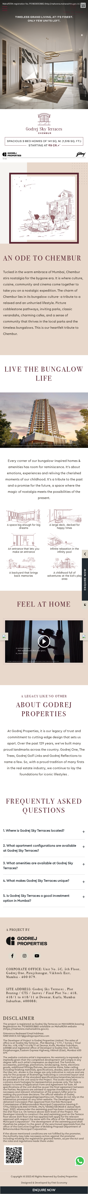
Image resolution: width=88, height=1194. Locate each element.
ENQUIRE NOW (44, 1190)
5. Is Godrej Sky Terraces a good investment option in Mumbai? (44, 898)
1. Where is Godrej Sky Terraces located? (44, 831)
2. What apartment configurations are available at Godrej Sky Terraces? (44, 848)
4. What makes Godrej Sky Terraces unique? (44, 881)
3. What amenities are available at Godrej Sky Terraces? (44, 866)
